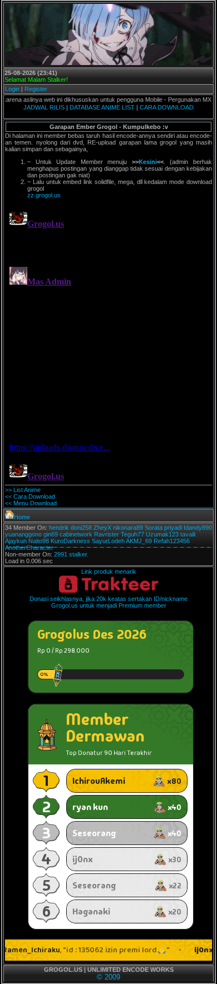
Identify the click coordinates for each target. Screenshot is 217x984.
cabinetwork (76, 534)
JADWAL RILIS (44, 107)
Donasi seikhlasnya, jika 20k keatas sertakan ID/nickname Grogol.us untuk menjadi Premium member (108, 602)
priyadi (173, 527)
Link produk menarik (108, 571)
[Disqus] (108, 344)
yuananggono (23, 534)
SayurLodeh (108, 541)
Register (35, 89)
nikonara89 (128, 527)
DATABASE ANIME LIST (102, 107)
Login (12, 89)
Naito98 (38, 541)
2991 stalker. (71, 554)
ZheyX (102, 527)
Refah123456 (172, 541)
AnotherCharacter (29, 547)
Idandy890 (198, 527)
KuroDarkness (70, 541)
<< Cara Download (30, 496)
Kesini (148, 161)
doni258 (81, 527)
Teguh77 (132, 534)
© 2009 (108, 977)
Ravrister (106, 534)
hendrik (59, 527)
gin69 (50, 534)
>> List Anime (23, 489)
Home (22, 517)
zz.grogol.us (44, 195)
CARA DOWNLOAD (167, 107)
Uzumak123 (162, 534)
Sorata (153, 527)
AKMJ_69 (139, 541)
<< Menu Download (31, 503)
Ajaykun (16, 541)
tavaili (187, 534)
